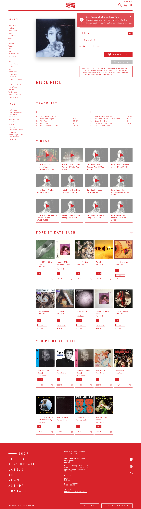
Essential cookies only (117, 505)
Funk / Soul (12, 30)
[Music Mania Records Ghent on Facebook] (131, 452)
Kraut (10, 82)
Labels (16, 469)
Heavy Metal (12, 87)
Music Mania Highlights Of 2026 (15, 111)
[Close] (131, 16)
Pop (9, 51)
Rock (10, 33)
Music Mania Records (15, 129)
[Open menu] (10, 5)
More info (31, 506)
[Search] (120, 5)
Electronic (12, 25)
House (10, 66)
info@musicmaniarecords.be (76, 451)
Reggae (11, 59)
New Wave (12, 77)
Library (11, 89)
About (15, 475)
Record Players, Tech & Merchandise (16, 136)
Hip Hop (11, 28)
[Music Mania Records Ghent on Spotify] (131, 466)
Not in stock (124, 62)
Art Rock (91, 40)
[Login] (131, 5)
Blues (10, 48)
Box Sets (11, 127)
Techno (11, 46)
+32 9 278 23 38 (70, 453)
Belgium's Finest (14, 119)
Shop (24, 453)
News (14, 480)
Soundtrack (12, 74)
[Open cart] (125, 5)
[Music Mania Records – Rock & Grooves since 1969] (70, 5)
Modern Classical (14, 84)
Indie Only (11, 124)
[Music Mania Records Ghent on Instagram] (131, 459)
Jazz (10, 38)
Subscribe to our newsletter (75, 491)
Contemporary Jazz (15, 79)
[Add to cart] (52, 279)
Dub (9, 61)
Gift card (19, 459)
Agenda (16, 485)
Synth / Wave (13, 64)
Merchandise (13, 139)
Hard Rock (12, 36)
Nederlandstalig (14, 97)
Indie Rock (12, 56)
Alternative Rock (14, 54)
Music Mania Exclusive (12, 116)
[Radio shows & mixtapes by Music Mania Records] (131, 473)
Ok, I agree (89, 505)
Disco (10, 41)
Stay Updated (23, 464)
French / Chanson (14, 95)
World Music (12, 92)
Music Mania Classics (16, 122)
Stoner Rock (13, 72)
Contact (17, 491)
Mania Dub (12, 132)
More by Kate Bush (56, 232)
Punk (10, 69)
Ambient (11, 43)
